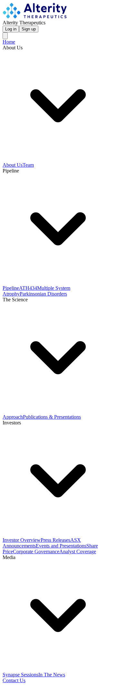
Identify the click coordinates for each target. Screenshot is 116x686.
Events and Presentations (61, 545)
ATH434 (28, 288)
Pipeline (11, 288)
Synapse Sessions (20, 674)
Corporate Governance (36, 551)
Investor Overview (22, 540)
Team (28, 165)
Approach (13, 417)
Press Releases (55, 540)
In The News (51, 674)
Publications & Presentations (52, 417)
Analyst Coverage (77, 551)
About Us (13, 165)
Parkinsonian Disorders (43, 294)
